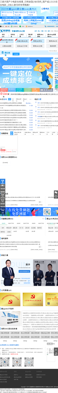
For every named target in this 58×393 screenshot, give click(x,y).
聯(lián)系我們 (3, 379)
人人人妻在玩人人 (22, 392)
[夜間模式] (56, 354)
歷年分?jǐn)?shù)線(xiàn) (7, 14)
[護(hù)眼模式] (56, 350)
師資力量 (4, 255)
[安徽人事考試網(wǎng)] (5, 31)
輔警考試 (3, 232)
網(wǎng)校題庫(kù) (2, 194)
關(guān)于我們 (2, 209)
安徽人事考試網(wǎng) (5, 333)
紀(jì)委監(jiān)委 (33, 228)
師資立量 (3, 206)
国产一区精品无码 (4, 392)
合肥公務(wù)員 (27, 228)
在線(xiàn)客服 (3, 381)
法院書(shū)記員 (9, 232)
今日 (3, 99)
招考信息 (13, 35)
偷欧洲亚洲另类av (13, 392)
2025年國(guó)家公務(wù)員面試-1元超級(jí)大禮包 (20, 90)
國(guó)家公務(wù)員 (50, 228)
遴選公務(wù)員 (15, 228)
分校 (3, 213)
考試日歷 (3, 188)
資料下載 (16, 379)
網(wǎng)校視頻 (17, 377)
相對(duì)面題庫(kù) (9, 157)
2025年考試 (19, 9)
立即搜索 (16, 54)
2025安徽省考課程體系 (28, 90)
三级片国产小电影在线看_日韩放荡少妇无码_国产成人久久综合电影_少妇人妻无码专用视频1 (22, 390)
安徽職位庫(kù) (7, 218)
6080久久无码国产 (42, 392)
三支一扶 (21, 228)
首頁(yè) (3, 35)
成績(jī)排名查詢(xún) (4, 90)
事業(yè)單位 (8, 228)
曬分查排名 (12, 89)
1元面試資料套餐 (31, 14)
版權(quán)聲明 (29, 377)
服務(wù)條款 (28, 374)
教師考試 (39, 228)
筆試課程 (3, 191)
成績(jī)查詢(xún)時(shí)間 (20, 14)
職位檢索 (7, 52)
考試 (37, 99)
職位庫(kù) (30, 35)
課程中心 (16, 374)
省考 (3, 228)
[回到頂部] (56, 196)
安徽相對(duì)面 (18, 31)
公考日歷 (22, 35)
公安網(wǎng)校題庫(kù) (35, 90)
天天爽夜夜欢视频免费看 (32, 392)
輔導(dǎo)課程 (40, 35)
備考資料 (3, 203)
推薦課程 (4, 133)
